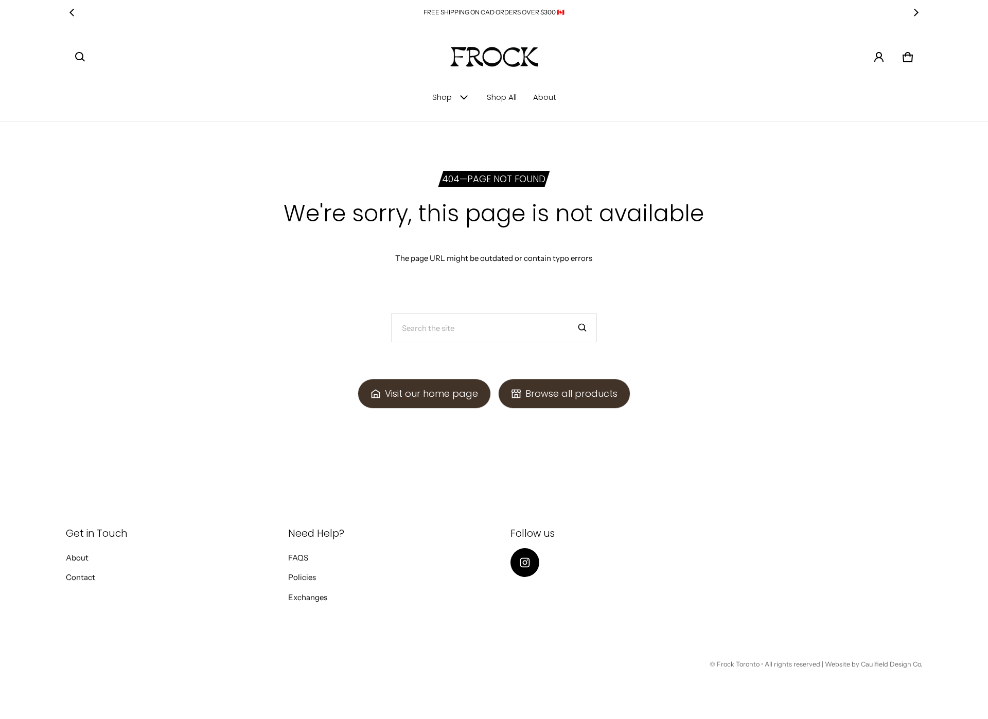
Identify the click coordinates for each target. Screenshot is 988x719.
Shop (442, 97)
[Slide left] (72, 12)
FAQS (298, 558)
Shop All (502, 97)
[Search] (582, 327)
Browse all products (571, 393)
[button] (80, 57)
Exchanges (307, 597)
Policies (302, 577)
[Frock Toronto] (494, 57)
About (544, 97)
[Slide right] (916, 12)
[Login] (878, 57)
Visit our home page (431, 393)
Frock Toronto (738, 664)
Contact (80, 577)
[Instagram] (524, 562)
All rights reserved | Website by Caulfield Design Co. (843, 664)
